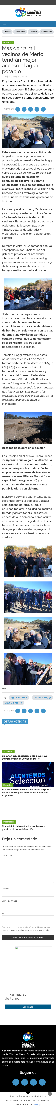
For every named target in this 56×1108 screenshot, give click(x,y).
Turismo (33, 32)
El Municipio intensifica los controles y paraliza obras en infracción (23, 828)
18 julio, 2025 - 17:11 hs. (15, 76)
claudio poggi (42, 697)
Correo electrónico (10, 901)
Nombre (6, 888)
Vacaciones (46, 32)
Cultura (7, 32)
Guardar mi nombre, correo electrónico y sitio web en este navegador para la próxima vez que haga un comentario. (26, 928)
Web (4, 913)
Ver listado (28, 1007)
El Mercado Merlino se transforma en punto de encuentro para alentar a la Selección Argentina (26, 792)
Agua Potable (19, 697)
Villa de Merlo (13, 703)
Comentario (7, 855)
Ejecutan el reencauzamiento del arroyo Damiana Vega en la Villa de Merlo (25, 757)
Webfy (37, 1104)
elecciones (20, 32)
